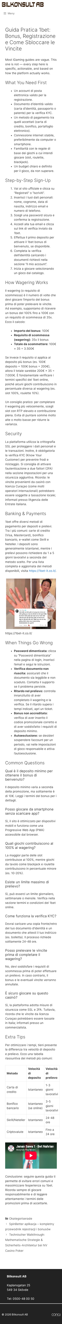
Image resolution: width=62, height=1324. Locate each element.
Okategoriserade (20, 1218)
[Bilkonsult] (23, 4)
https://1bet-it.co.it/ (42, 571)
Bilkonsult (52, 4)
